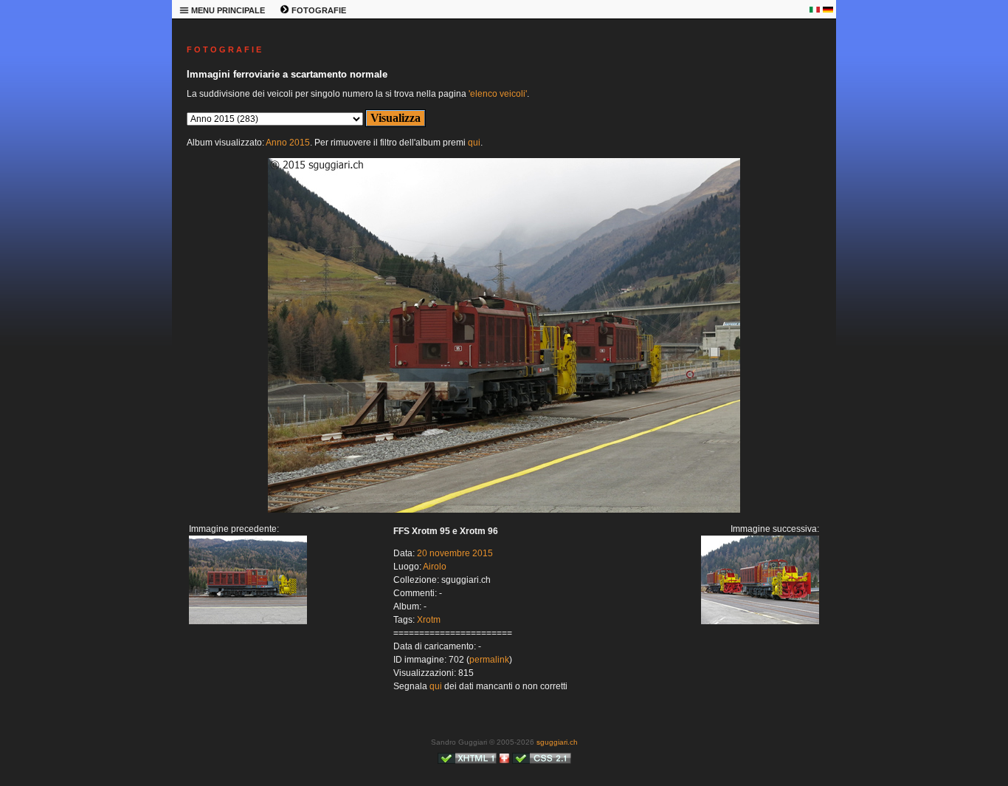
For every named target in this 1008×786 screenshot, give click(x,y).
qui (474, 142)
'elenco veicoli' (498, 94)
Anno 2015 (288, 142)
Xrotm (429, 620)
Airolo (434, 566)
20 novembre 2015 (455, 553)
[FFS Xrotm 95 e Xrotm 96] (504, 510)
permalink (489, 660)
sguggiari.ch (557, 742)
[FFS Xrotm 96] (248, 621)
